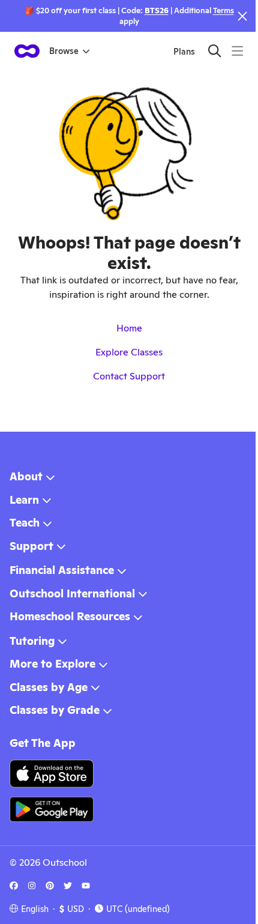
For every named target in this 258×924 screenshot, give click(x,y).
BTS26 (157, 10)
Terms (223, 10)
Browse (64, 51)
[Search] (214, 50)
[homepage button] (27, 51)
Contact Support (129, 376)
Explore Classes (129, 352)
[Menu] (237, 50)
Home (129, 328)
